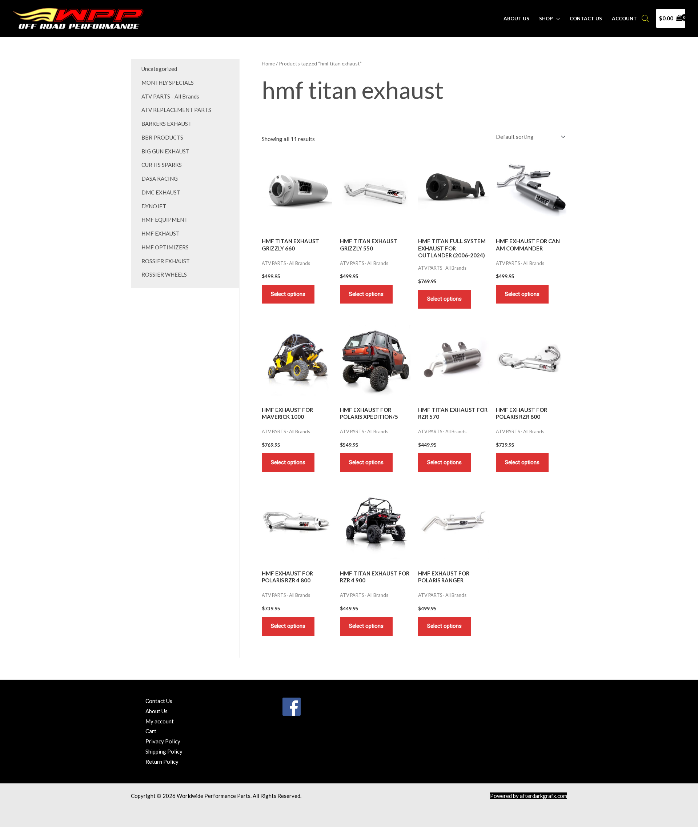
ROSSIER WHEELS (164, 274)
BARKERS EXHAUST (166, 123)
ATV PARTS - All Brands (170, 96)
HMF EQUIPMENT (164, 219)
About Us (516, 18)
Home (268, 63)
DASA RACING (159, 178)
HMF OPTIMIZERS (165, 247)
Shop (546, 18)
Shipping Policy (163, 751)
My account (159, 721)
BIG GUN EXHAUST (165, 151)
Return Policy (161, 761)
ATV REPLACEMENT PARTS (176, 110)
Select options (288, 294)
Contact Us (586, 18)
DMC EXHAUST (160, 192)
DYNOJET (153, 206)
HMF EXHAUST (160, 233)
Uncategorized (159, 68)
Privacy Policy (162, 741)
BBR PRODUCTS (162, 137)
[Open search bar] (645, 18)
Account (624, 18)
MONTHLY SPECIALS (167, 82)
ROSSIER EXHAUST (165, 261)
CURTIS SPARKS (161, 164)
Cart (150, 731)
